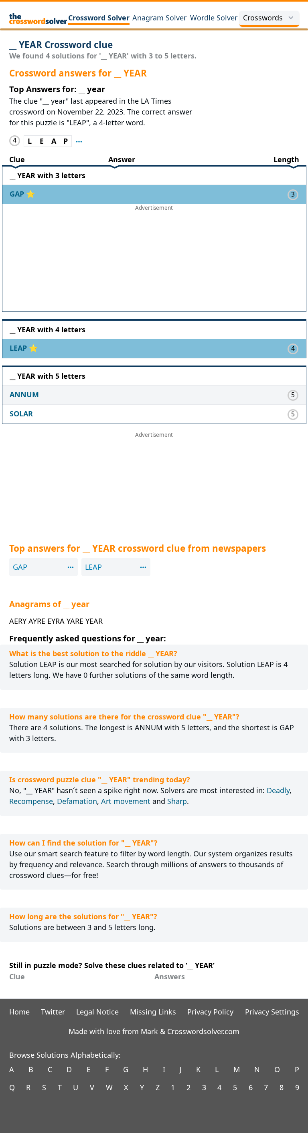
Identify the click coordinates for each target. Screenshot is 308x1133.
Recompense (31, 801)
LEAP (19, 348)
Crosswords (263, 17)
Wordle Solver (213, 17)
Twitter (53, 1011)
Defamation (77, 801)
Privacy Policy (210, 1011)
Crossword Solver (99, 17)
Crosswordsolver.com (203, 1031)
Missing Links (153, 1011)
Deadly (278, 790)
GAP (18, 194)
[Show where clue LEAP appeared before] (79, 141)
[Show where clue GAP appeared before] (70, 566)
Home (19, 1011)
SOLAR (21, 413)
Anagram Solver (159, 17)
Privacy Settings (272, 1011)
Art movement (125, 801)
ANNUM (24, 394)
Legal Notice (97, 1011)
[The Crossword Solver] (38, 18)
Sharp (177, 801)
